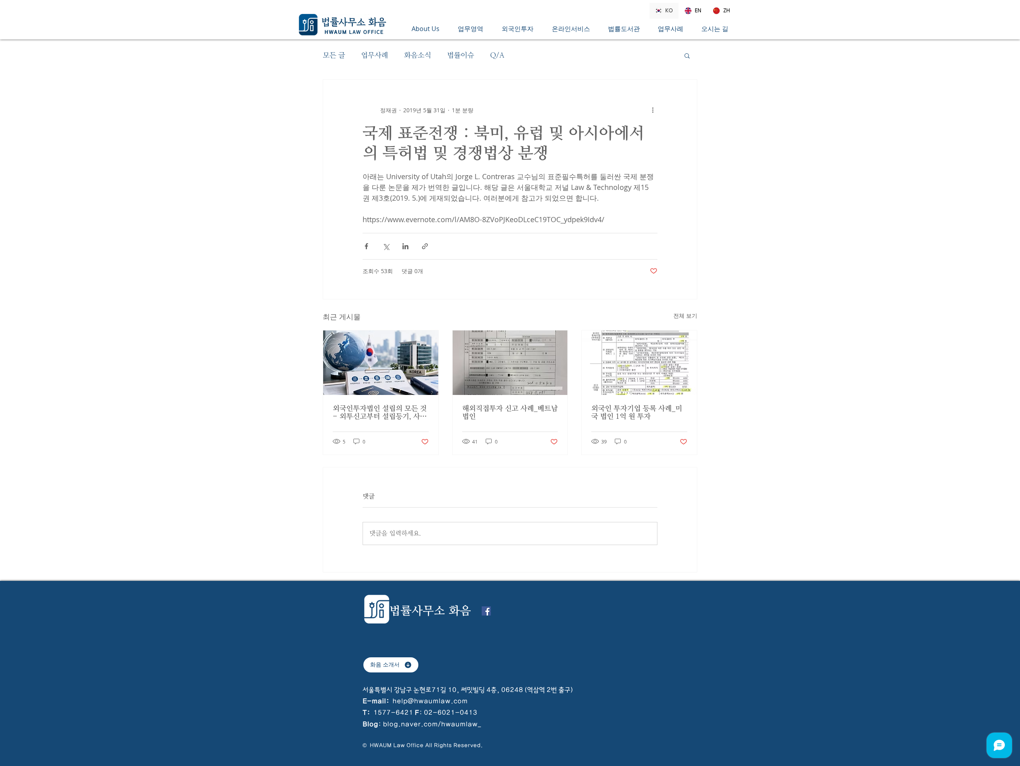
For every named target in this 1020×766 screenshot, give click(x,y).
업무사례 (374, 55)
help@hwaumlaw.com (430, 701)
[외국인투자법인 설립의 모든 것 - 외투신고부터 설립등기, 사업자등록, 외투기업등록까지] (380, 362)
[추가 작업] (652, 110)
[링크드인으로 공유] (405, 246)
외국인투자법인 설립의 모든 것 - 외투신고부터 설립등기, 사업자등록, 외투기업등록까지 (380, 412)
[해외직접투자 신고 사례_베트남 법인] (510, 362)
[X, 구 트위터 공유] (386, 246)
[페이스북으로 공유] (366, 246)
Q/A (497, 55)
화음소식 (417, 55)
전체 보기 (685, 315)
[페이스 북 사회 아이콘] (486, 611)
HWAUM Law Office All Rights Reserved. (425, 745)
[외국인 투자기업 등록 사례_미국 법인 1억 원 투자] (639, 362)
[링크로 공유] (425, 246)
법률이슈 (460, 55)
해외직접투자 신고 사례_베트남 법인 (510, 412)
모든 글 (334, 55)
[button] (474, 29)
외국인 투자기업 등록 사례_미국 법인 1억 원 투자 (636, 412)
